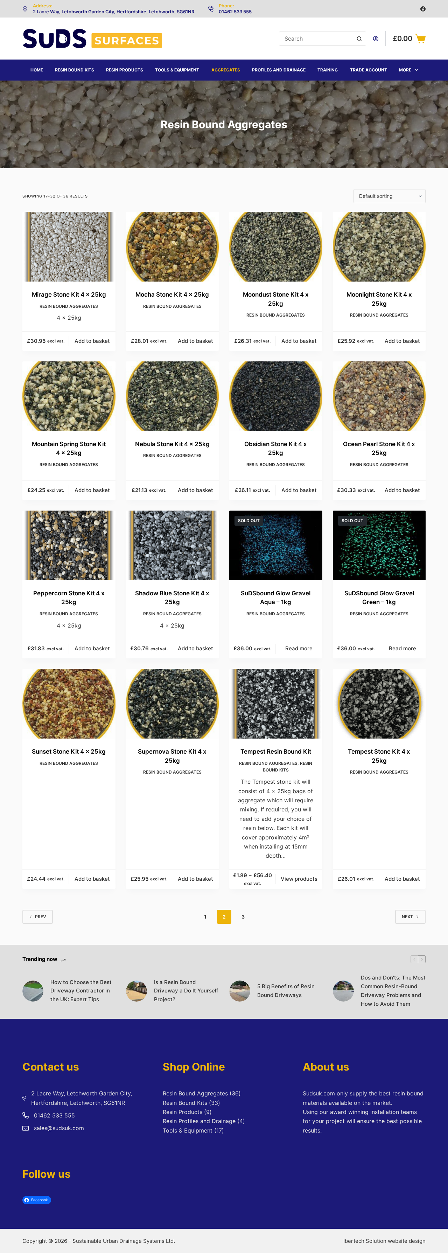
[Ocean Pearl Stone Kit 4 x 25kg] (379, 396)
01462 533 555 (235, 11)
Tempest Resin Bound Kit (275, 751)
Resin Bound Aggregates (69, 306)
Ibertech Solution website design (384, 1241)
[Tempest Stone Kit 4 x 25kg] (379, 704)
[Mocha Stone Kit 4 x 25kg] (172, 247)
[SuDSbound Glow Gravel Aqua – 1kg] (275, 545)
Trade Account (368, 69)
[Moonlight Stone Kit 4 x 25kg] (379, 247)
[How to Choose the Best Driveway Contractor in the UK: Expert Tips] (32, 991)
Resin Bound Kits (74, 69)
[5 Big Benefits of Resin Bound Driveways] (239, 991)
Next (407, 916)
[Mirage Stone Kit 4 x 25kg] (68, 247)
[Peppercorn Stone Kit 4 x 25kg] (68, 545)
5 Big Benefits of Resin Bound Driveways (286, 990)
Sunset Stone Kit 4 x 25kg (69, 751)
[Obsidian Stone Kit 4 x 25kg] (275, 396)
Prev (40, 916)
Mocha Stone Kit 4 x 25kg (172, 294)
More (405, 69)
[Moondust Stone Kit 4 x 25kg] (275, 247)
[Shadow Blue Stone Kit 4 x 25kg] (172, 545)
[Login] (375, 38)
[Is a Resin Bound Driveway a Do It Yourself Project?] (136, 991)
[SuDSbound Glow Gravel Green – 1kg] (379, 545)
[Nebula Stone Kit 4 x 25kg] (172, 396)
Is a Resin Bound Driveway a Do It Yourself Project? (186, 991)
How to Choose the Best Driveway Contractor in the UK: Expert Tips (81, 991)
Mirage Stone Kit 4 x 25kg (69, 294)
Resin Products (124, 69)
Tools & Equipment (177, 69)
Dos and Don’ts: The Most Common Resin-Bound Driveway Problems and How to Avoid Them (393, 990)
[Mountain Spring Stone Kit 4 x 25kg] (68, 396)
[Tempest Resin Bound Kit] (275, 704)
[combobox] (315, 39)
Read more (299, 648)
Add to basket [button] (92, 341)
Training (327, 69)
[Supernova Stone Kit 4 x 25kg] (172, 704)
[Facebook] (423, 9)
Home (36, 69)
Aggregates (225, 69)
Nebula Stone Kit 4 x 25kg (172, 444)
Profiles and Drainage (279, 69)
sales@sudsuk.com (59, 1127)
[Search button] (359, 38)
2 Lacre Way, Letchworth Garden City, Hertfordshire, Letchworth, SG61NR (113, 11)
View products (299, 878)
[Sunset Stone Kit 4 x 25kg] (68, 704)
